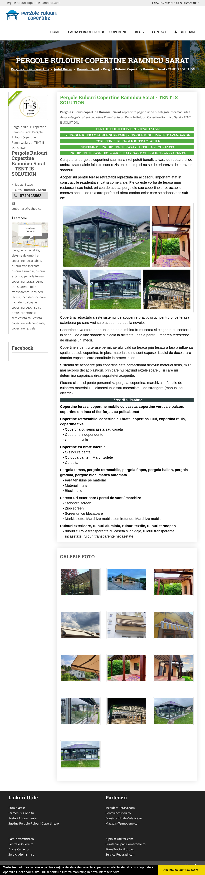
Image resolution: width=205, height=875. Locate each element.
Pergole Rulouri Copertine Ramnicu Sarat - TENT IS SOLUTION (119, 100)
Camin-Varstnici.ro (21, 839)
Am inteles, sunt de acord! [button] (181, 869)
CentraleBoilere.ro (20, 844)
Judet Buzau (63, 69)
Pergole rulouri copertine (30, 69)
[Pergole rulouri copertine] (31, 14)
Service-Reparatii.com (120, 854)
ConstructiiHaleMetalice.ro (124, 818)
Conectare (186, 32)
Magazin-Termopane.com (123, 823)
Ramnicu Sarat (88, 69)
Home (55, 32)
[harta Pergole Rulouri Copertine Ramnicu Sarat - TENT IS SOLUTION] (30, 235)
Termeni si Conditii (21, 813)
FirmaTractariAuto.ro (120, 849)
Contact (159, 32)
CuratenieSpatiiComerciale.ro (126, 844)
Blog (139, 32)
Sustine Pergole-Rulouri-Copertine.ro (33, 823)
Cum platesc (16, 808)
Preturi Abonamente (22, 818)
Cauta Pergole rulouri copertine (97, 32)
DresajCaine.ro (18, 849)
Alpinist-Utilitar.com (119, 839)
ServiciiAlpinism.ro (21, 854)
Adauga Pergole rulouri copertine (176, 3)
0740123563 (30, 195)
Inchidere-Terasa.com (120, 808)
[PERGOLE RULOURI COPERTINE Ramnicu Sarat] (30, 107)
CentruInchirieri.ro (118, 813)
